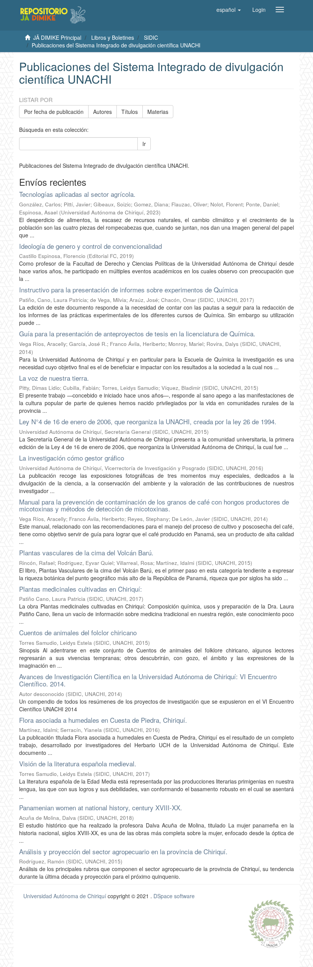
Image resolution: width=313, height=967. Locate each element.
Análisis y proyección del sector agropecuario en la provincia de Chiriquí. (123, 851)
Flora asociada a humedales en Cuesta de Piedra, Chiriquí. (103, 720)
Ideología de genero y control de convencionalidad (90, 246)
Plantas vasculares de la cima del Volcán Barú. (86, 552)
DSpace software (174, 896)
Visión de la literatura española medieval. (77, 763)
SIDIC (151, 37)
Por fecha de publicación (54, 111)
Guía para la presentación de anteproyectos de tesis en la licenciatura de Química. (137, 333)
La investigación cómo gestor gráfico (71, 457)
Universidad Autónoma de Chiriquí (64, 896)
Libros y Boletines (112, 37)
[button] (229, 9)
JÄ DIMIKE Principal (57, 37)
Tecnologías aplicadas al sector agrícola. (77, 194)
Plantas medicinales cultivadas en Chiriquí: (80, 589)
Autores (102, 111)
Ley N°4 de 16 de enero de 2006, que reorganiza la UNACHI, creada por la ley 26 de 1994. (147, 421)
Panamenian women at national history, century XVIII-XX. (100, 807)
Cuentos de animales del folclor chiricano (78, 632)
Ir (144, 144)
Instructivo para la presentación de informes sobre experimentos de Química (128, 289)
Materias (157, 111)
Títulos (129, 111)
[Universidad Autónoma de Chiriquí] (271, 923)
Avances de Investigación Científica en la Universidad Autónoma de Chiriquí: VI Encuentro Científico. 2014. (148, 680)
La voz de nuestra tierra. (54, 378)
